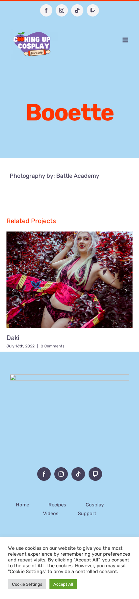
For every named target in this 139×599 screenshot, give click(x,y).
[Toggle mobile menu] (126, 40)
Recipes (57, 505)
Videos (51, 513)
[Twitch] (95, 474)
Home (22, 505)
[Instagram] (61, 474)
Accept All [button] (63, 584)
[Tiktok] (78, 474)
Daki (12, 338)
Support (87, 513)
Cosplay (95, 505)
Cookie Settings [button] (27, 584)
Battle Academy (77, 175)
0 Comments (52, 346)
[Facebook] (44, 474)
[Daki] (69, 280)
